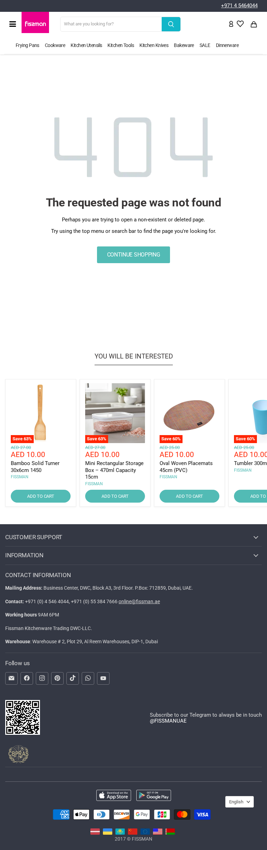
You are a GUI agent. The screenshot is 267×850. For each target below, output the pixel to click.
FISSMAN (20, 476)
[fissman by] (170, 833)
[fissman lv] (95, 833)
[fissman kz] (120, 833)
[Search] (171, 24)
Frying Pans (27, 45)
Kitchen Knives (153, 45)
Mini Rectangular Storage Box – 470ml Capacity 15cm (114, 470)
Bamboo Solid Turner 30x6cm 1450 (35, 466)
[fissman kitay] (132, 833)
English (236, 801)
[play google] (153, 796)
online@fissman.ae (139, 601)
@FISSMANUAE (168, 721)
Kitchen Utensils (86, 45)
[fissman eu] (145, 833)
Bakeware (184, 45)
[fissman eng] (157, 833)
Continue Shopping (133, 254)
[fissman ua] (107, 833)
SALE (205, 45)
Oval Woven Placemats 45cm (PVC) (186, 466)
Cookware (55, 45)
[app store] (113, 796)
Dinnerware (227, 45)
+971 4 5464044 (239, 5)
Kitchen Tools (120, 45)
